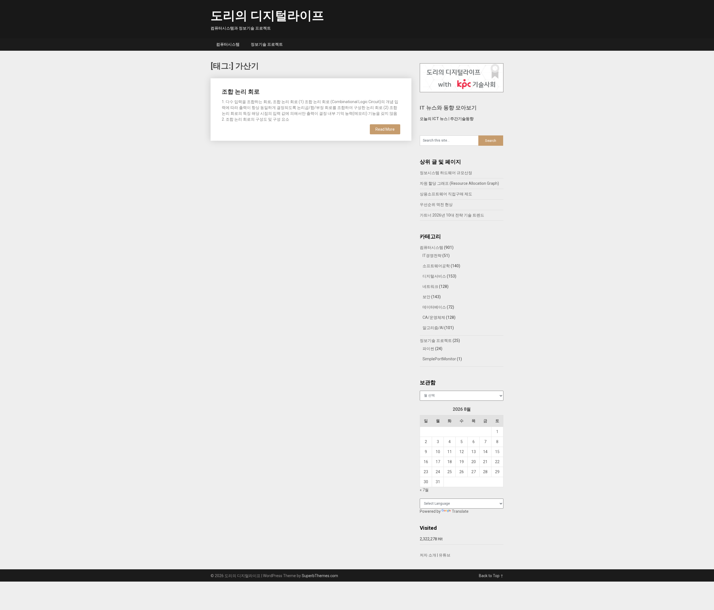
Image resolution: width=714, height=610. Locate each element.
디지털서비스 (434, 276)
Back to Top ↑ (491, 575)
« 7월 (424, 490)
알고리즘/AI (433, 327)
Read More (385, 129)
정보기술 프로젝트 (267, 44)
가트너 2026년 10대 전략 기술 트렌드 (452, 215)
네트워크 (430, 286)
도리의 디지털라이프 (267, 15)
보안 (426, 297)
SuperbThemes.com (320, 575)
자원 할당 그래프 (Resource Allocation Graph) (459, 183)
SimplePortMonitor (439, 359)
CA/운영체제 (434, 317)
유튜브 (444, 555)
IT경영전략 (432, 255)
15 (497, 451)
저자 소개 (428, 555)
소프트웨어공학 (436, 266)
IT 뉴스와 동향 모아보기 (448, 107)
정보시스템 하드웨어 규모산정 (446, 173)
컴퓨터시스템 (228, 44)
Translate (460, 511)
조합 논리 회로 (241, 91)
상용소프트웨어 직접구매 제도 (446, 194)
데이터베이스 (434, 307)
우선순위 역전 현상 (436, 204)
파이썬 (428, 348)
